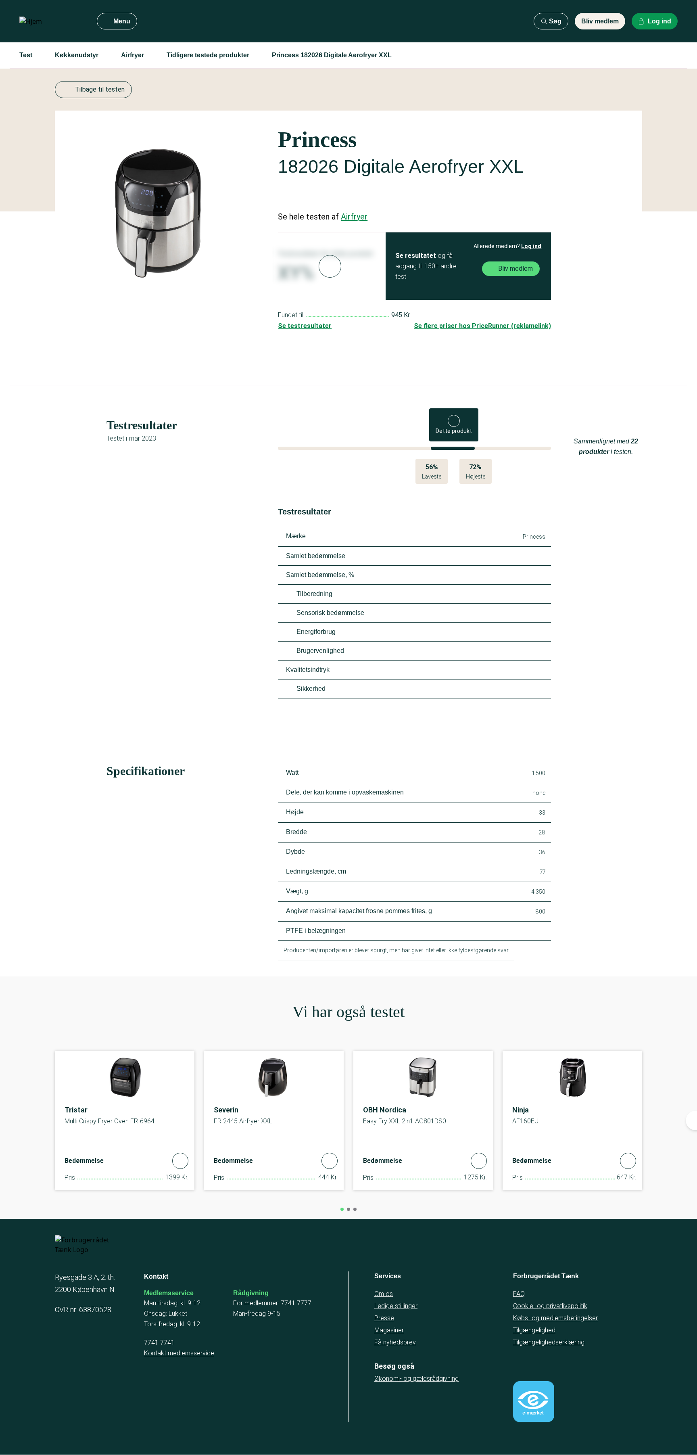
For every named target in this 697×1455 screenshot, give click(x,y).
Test (25, 55)
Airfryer (132, 55)
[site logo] (51, 21)
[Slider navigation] (342, 1209)
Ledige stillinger (395, 1306)
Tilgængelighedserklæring (548, 1342)
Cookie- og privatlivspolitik (550, 1306)
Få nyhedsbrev (395, 1342)
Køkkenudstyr (76, 55)
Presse (384, 1318)
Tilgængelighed (534, 1330)
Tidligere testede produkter (208, 55)
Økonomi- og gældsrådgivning (416, 1378)
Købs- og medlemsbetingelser (555, 1318)
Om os (383, 1294)
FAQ (519, 1294)
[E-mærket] (533, 1401)
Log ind (531, 246)
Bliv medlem (600, 21)
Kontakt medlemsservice (179, 1353)
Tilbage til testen (100, 89)
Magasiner (389, 1330)
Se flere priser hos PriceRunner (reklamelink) (482, 326)
